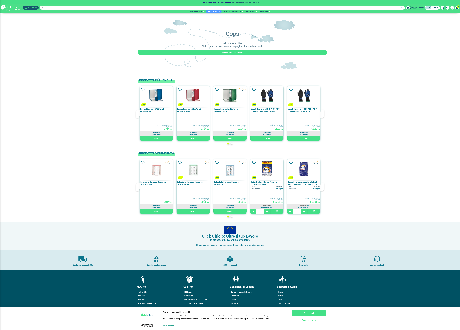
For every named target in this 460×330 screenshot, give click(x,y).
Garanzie (234, 303)
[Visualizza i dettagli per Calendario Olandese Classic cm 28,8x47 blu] (230, 169)
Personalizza (307, 320)
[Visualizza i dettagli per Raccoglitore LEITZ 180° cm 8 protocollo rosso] (193, 96)
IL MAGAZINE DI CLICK (232, 11)
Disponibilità (266, 205)
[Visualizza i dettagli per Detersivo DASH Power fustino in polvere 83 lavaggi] (267, 169)
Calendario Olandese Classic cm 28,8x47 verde (190, 183)
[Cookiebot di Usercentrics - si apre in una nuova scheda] (146, 325)
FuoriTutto (264, 11)
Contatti (281, 292)
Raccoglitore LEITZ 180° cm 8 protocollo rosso (189, 110)
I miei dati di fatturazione (147, 303)
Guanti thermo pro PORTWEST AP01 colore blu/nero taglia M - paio (302, 110)
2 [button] (232, 143)
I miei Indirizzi (142, 300)
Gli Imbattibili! (213, 11)
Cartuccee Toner (413, 7)
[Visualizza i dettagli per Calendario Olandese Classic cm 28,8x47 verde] (193, 169)
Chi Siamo (188, 292)
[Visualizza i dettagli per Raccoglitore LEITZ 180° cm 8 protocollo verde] (230, 96)
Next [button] (322, 114)
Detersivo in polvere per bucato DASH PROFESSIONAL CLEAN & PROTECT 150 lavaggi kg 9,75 (303, 183)
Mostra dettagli (169, 325)
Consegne (234, 300)
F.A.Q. (280, 300)
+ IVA (428, 8)
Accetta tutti (309, 313)
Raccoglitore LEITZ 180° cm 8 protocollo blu (152, 110)
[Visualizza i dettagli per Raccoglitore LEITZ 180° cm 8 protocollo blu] (156, 96)
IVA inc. (435, 8)
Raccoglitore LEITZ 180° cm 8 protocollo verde (226, 110)
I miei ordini (142, 296)
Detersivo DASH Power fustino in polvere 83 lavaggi (264, 183)
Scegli (156, 138)
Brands (280, 296)
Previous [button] (138, 114)
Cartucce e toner (284, 303)
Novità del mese (196, 11)
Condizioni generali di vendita (242, 292)
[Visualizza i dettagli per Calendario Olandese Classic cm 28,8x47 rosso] (156, 169)
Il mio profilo (142, 292)
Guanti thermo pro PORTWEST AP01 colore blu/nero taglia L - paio (266, 110)
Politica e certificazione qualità (195, 300)
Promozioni (250, 11)
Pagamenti (235, 296)
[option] (230, 2)
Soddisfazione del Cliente (193, 303)
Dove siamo (188, 296)
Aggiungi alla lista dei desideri (143, 89)
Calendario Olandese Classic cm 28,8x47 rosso (153, 183)
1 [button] (228, 143)
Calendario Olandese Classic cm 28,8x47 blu (227, 183)
